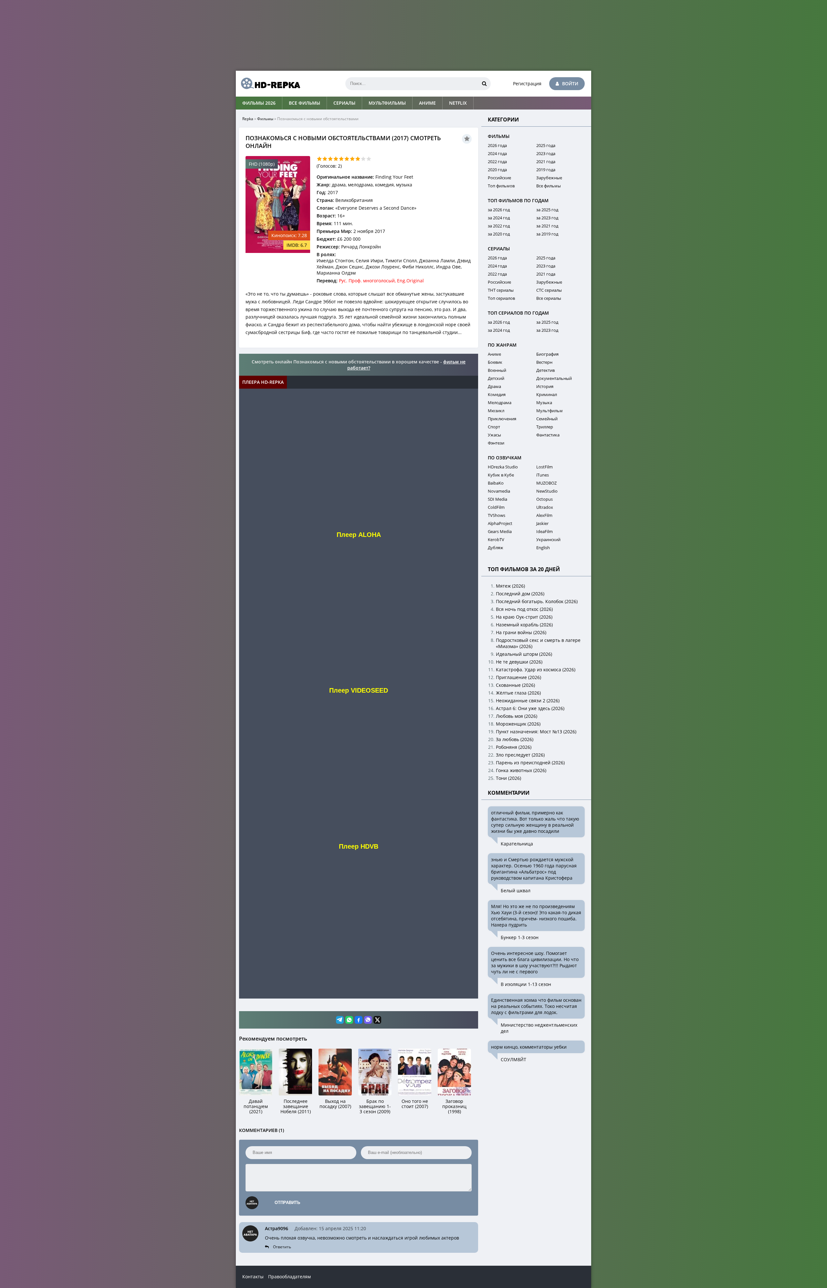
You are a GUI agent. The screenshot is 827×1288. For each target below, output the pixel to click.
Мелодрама (499, 402)
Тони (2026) (508, 778)
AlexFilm (544, 515)
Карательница (517, 844)
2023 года (545, 153)
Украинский (548, 539)
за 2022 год (499, 226)
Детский (496, 378)
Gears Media (500, 531)
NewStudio (547, 491)
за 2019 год (547, 234)
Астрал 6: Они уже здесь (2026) (530, 708)
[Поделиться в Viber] (368, 1020)
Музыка (544, 402)
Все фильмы (304, 103)
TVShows (496, 515)
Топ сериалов (501, 298)
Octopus (544, 499)
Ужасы (494, 435)
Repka (247, 118)
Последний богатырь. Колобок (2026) (537, 601)
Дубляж (495, 547)
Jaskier (542, 523)
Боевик (495, 362)
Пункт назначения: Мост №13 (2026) (536, 731)
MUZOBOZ (546, 483)
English (543, 547)
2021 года (545, 161)
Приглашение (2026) (518, 677)
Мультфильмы (387, 103)
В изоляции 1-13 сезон (526, 984)
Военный (497, 370)
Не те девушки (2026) (519, 662)
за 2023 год (547, 218)
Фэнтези (496, 443)
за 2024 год (499, 218)
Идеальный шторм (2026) (524, 654)
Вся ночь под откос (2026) (524, 609)
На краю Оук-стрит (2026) (524, 617)
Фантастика (548, 435)
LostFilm (544, 467)
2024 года (497, 153)
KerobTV (496, 539)
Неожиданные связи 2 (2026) (528, 700)
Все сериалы (548, 298)
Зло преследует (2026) (520, 755)
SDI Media (497, 499)
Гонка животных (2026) (521, 770)
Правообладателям (289, 1276)
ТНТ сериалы (501, 290)
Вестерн (544, 362)
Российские (499, 178)
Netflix (458, 103)
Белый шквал (515, 890)
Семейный (547, 419)
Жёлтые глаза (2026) (518, 693)
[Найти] (484, 83)
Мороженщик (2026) (518, 724)
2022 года (497, 161)
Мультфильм (549, 411)
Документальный (554, 378)
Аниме (427, 103)
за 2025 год (547, 210)
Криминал (546, 394)
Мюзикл (496, 411)
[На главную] (268, 84)
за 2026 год (499, 210)
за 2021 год (547, 226)
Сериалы (344, 103)
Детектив (545, 370)
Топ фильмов (501, 186)
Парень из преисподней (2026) (530, 762)
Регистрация (527, 83)
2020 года (497, 170)
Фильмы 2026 (259, 103)
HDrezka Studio (503, 467)
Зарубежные (549, 178)
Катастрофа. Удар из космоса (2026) (535, 669)
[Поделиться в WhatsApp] (349, 1020)
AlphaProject (500, 523)
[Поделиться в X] (377, 1020)
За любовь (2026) (514, 739)
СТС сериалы (549, 290)
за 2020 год (499, 234)
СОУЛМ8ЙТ (513, 1059)
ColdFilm (496, 507)
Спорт (494, 427)
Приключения (502, 419)
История (544, 386)
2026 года (497, 145)
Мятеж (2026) (510, 586)
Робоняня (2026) (513, 747)
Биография (547, 354)
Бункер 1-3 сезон (520, 937)
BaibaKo (496, 483)
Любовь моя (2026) (516, 716)
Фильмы (265, 118)
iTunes (542, 475)
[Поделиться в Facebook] (358, 1020)
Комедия (497, 394)
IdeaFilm (544, 531)
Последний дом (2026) (520, 594)
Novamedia (499, 491)
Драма (494, 386)
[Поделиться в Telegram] (340, 1020)
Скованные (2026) (515, 685)
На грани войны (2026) (521, 632)
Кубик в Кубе (501, 475)
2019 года (545, 170)
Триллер (544, 427)
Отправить (287, 1202)
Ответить (282, 1247)
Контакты (253, 1276)
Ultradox (544, 507)
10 (369, 159)
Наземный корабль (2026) (524, 625)
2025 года (545, 145)
